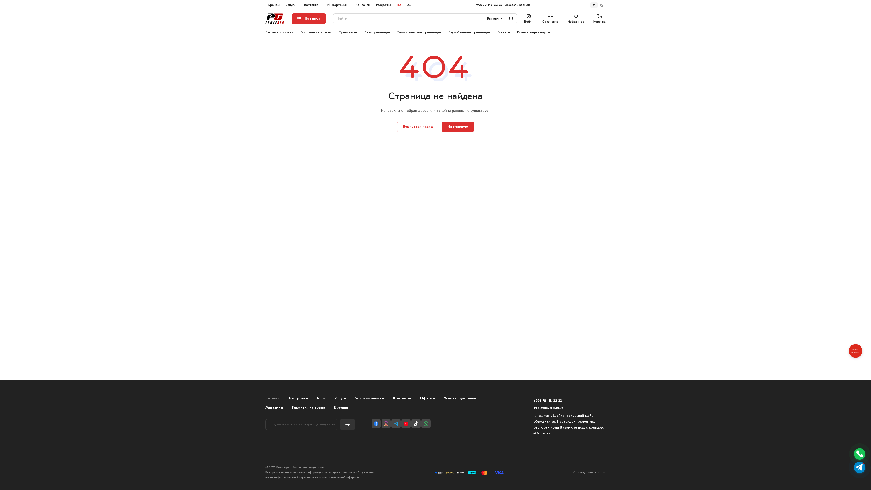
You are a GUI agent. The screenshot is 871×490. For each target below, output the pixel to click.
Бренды (341, 407)
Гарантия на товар (308, 407)
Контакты (402, 398)
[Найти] (511, 18)
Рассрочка (298, 398)
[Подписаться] (347, 424)
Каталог (272, 398)
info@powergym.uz (548, 408)
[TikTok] (416, 423)
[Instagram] (386, 423)
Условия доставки (460, 398)
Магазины (274, 407)
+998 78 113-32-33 (488, 5)
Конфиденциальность (589, 472)
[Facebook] (376, 423)
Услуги (340, 398)
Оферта (427, 398)
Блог (321, 398)
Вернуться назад (418, 127)
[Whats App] (426, 423)
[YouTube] (406, 423)
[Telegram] (396, 423)
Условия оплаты (369, 398)
